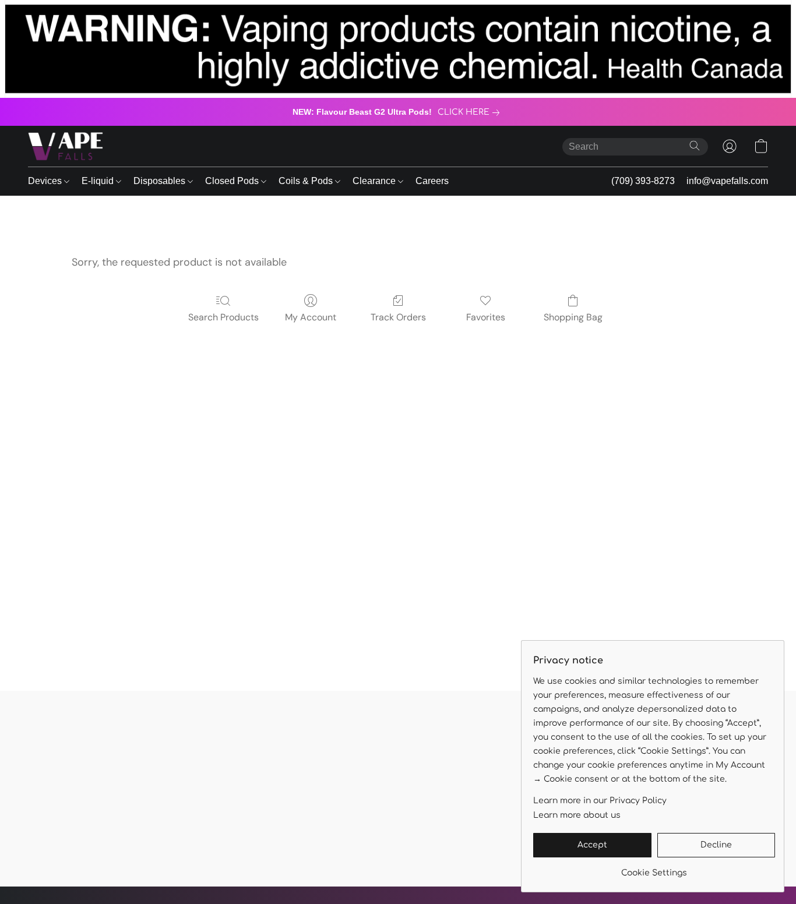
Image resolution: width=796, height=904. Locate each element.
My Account (310, 317)
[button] (65, 146)
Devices (46, 181)
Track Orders (398, 317)
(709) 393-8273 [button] (643, 181)
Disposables (160, 181)
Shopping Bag (573, 317)
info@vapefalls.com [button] (727, 181)
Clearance (375, 181)
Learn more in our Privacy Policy (600, 800)
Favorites (485, 317)
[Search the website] (694, 145)
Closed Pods (233, 181)
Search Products (223, 317)
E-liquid (99, 181)
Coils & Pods (307, 181)
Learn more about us (577, 815)
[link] (471, 112)
